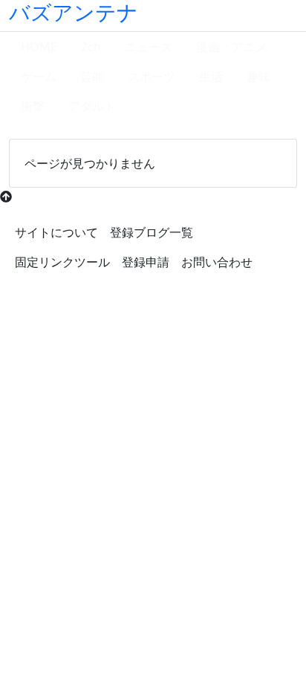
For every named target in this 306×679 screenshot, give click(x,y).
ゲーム (38, 76)
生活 (211, 76)
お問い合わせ (217, 262)
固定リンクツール (62, 262)
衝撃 (33, 106)
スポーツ (151, 76)
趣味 (258, 76)
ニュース (148, 47)
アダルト (92, 106)
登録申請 (145, 262)
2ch (91, 47)
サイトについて (56, 232)
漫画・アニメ (231, 47)
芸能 (92, 76)
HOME (39, 47)
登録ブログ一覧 (151, 232)
